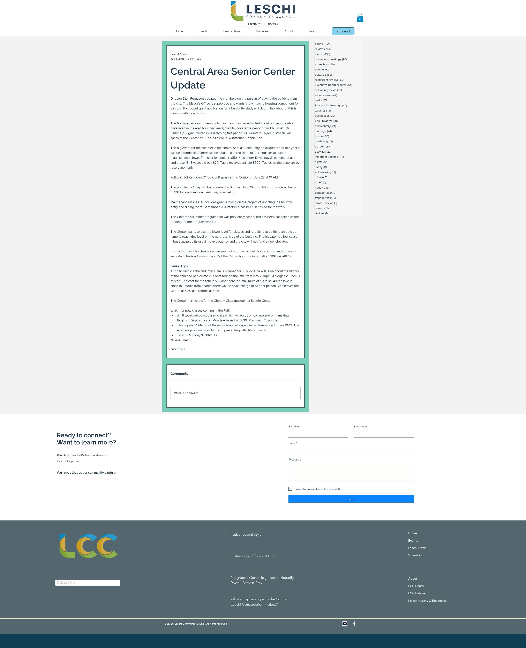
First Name (294, 426)
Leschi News (417, 548)
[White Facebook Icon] (354, 624)
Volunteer (415, 555)
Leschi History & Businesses (428, 600)
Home (412, 533)
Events (413, 540)
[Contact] (344, 623)
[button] (360, 18)
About (412, 578)
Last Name (360, 426)
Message (295, 459)
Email (292, 443)
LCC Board (416, 586)
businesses (178, 349)
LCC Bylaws (416, 593)
